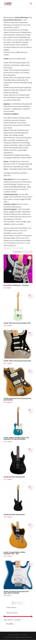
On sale (9, 624)
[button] (29, 257)
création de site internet (22, 637)
